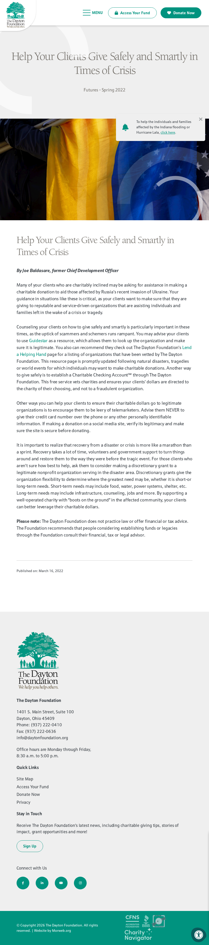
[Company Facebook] (23, 883)
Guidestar (38, 340)
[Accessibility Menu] (198, 934)
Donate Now (183, 12)
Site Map (25, 779)
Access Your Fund (134, 12)
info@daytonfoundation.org (42, 738)
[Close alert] (200, 118)
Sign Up (29, 846)
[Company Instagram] (80, 883)
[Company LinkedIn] (42, 883)
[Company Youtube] (61, 883)
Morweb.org (61, 930)
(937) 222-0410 (46, 725)
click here (168, 132)
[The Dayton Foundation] (18, 16)
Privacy (23, 802)
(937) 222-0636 (40, 731)
